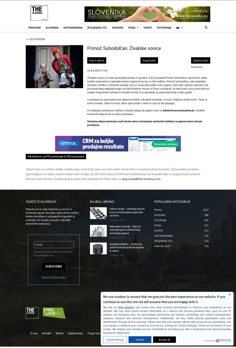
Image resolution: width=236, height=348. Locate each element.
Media (59, 333)
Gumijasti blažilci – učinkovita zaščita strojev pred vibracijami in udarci (127, 247)
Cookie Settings (115, 339)
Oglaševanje (75, 333)
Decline (140, 339)
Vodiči (148, 27)
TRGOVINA (34, 27)
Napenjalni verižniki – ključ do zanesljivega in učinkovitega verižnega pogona (125, 230)
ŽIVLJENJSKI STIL (97, 27)
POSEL (132, 27)
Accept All (164, 339)
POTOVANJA (164, 27)
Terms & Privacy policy (53, 277)
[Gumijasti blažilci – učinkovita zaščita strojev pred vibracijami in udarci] (98, 248)
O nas (33, 333)
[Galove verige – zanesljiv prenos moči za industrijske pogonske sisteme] (98, 213)
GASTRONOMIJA (73, 27)
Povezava (196, 66)
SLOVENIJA (52, 27)
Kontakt (46, 333)
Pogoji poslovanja (98, 333)
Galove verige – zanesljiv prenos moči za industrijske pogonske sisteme (127, 212)
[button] (206, 28)
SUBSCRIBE (53, 266)
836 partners (126, 307)
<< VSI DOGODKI (35, 39)
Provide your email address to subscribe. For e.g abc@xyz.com (53, 254)
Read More (123, 332)
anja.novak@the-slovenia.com (141, 179)
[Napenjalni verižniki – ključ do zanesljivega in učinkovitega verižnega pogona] (98, 231)
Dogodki (117, 27)
